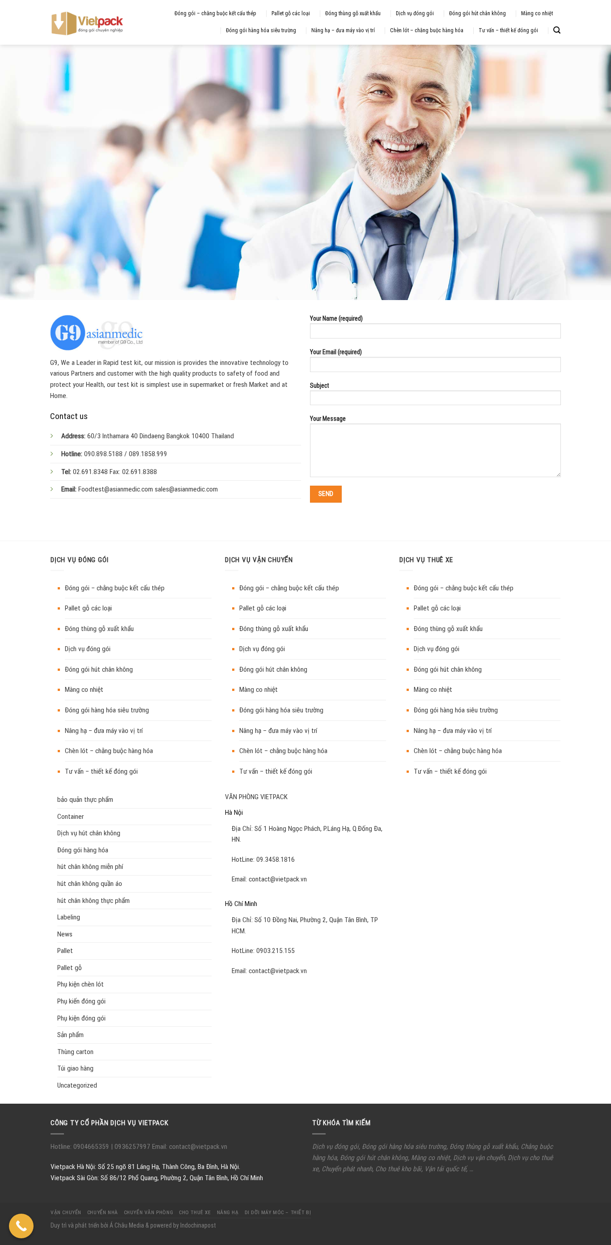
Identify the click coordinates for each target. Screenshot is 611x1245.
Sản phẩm (70, 1035)
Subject (319, 385)
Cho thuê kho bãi (398, 1169)
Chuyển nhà (102, 1212)
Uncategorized (77, 1085)
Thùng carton (75, 1052)
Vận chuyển (66, 1212)
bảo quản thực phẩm (85, 800)
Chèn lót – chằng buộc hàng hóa (426, 30)
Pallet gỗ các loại (291, 13)
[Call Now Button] (21, 1226)
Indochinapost (198, 1225)
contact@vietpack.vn (278, 879)
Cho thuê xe (195, 1212)
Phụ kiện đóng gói (81, 1018)
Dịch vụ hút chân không (88, 833)
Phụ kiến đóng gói (81, 1001)
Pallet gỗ (69, 968)
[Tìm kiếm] (556, 30)
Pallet (65, 951)
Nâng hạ (228, 1212)
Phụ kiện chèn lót (80, 984)
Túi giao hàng (75, 1068)
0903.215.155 (275, 951)
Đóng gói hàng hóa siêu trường (261, 30)
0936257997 (131, 1147)
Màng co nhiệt (537, 13)
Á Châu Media (127, 1225)
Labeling (68, 917)
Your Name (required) (336, 318)
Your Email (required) (336, 352)
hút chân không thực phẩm (93, 901)
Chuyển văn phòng (148, 1212)
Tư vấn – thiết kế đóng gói (508, 30)
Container (70, 817)
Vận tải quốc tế (445, 1169)
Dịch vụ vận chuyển (479, 1158)
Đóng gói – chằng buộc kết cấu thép (215, 13)
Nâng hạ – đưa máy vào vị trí (343, 30)
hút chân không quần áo (89, 884)
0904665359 (92, 1147)
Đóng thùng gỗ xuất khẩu (353, 13)
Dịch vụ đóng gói (415, 13)
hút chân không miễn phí (90, 867)
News (64, 934)
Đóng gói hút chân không (477, 13)
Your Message (328, 418)
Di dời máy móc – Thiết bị (278, 1212)
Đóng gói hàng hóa (82, 850)
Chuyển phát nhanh (347, 1169)
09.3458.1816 (275, 859)
